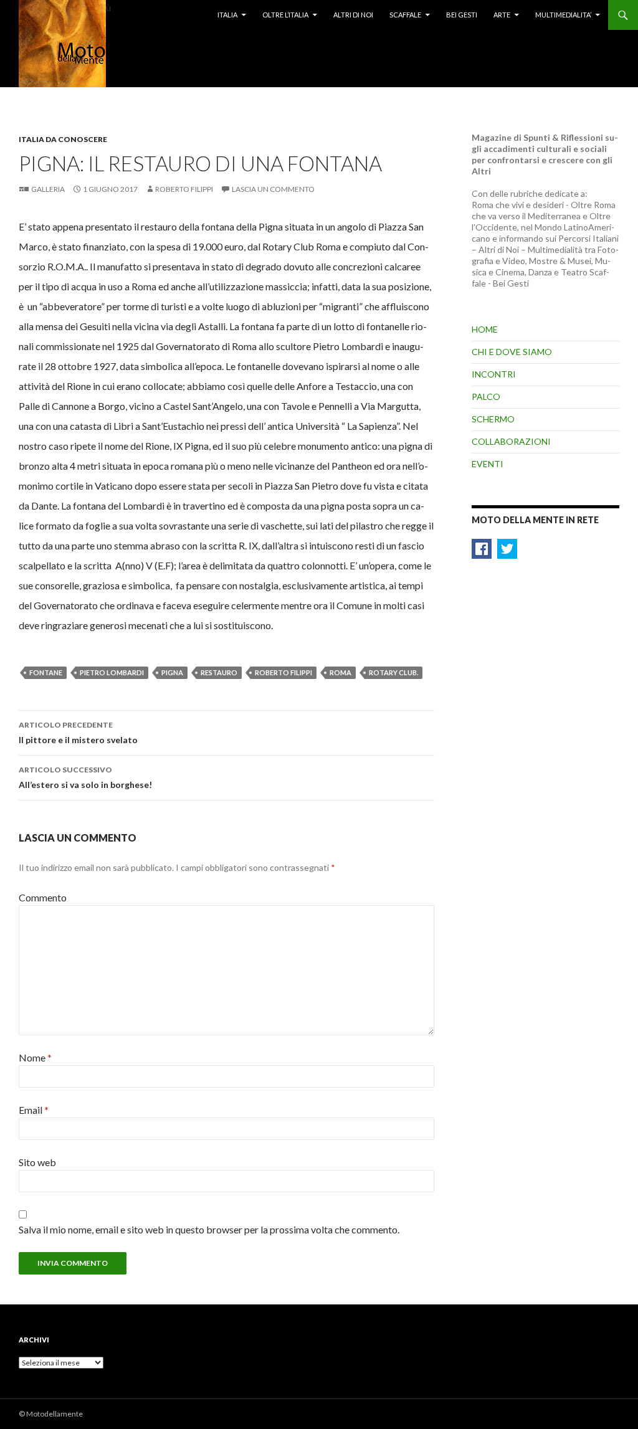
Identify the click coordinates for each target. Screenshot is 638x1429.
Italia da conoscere (63, 139)
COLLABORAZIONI (511, 441)
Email (34, 1110)
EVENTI (487, 463)
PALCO (486, 396)
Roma (340, 672)
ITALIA (227, 15)
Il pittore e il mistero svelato (78, 732)
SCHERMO (493, 419)
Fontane (45, 672)
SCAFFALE (405, 15)
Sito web (37, 1162)
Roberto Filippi (184, 189)
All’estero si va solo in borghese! (85, 777)
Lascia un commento (273, 189)
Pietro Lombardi (112, 672)
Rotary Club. (393, 672)
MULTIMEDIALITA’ (563, 15)
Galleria (48, 189)
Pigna (172, 672)
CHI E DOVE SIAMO (512, 351)
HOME (485, 329)
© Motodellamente (51, 1413)
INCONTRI (494, 374)
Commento (43, 897)
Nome (35, 1057)
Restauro (219, 672)
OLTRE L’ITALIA (285, 15)
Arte (501, 15)
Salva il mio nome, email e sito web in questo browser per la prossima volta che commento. (209, 1229)
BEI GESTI (461, 15)
